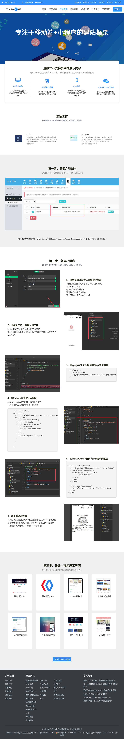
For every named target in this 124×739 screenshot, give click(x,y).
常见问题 (8, 699)
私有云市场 (30, 706)
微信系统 (29, 699)
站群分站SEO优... (32, 695)
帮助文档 (106, 9)
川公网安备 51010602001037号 (70, 733)
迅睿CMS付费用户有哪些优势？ (95, 694)
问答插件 (57, 684)
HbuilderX (85, 134)
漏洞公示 (8, 695)
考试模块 (29, 717)
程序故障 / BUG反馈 (89, 2)
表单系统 (29, 684)
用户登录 (110, 2)
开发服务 (95, 9)
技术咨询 (78, 2)
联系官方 (40, 2)
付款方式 (8, 684)
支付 (41, 699)
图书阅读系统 (59, 695)
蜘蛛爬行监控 (31, 702)
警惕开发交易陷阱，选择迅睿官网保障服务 (99, 680)
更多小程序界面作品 (62, 659)
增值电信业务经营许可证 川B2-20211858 (98, 733)
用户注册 (118, 2)
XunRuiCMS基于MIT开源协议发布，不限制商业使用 (62, 729)
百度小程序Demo (48, 596)
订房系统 (43, 691)
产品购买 (63, 9)
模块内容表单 (31, 709)
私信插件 (29, 720)
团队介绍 (8, 680)
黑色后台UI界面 (59, 688)
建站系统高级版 (32, 680)
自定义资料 (58, 680)
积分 (55, 691)
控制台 (117, 9)
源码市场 (74, 9)
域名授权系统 (59, 699)
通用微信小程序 (104, 635)
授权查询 (30, 2)
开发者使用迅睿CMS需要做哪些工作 (97, 697)
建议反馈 (102, 2)
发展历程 (8, 691)
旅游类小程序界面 (104, 596)
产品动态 (53, 9)
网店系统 (29, 688)
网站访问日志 (31, 691)
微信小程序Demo (20, 596)
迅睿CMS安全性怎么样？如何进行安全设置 (99, 690)
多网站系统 (44, 684)
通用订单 (43, 680)
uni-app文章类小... (76, 596)
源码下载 (85, 9)
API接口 (29, 134)
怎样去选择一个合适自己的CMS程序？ (97, 701)
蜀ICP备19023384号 (47, 733)
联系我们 (8, 688)
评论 (27, 713)
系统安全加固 (45, 688)
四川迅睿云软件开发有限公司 (26, 733)
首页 (44, 9)
